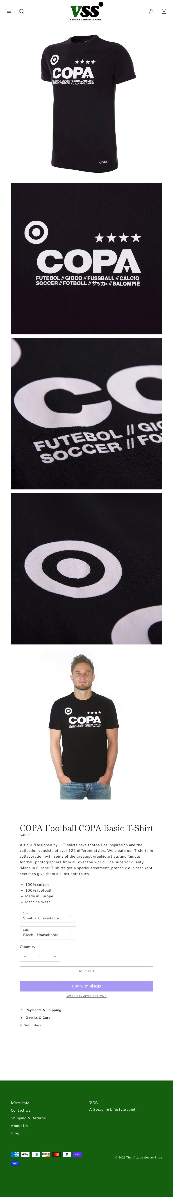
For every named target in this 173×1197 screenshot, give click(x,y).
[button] (9, 11)
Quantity (27, 946)
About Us (19, 1125)
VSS (93, 1103)
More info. (20, 1103)
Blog (15, 1133)
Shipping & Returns (28, 1118)
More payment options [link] (86, 996)
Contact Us (21, 1110)
